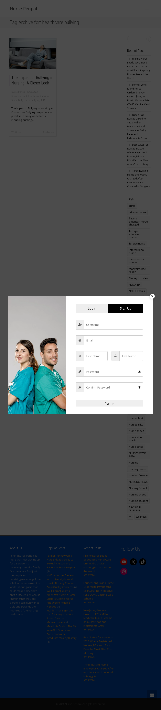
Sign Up (109, 403)
